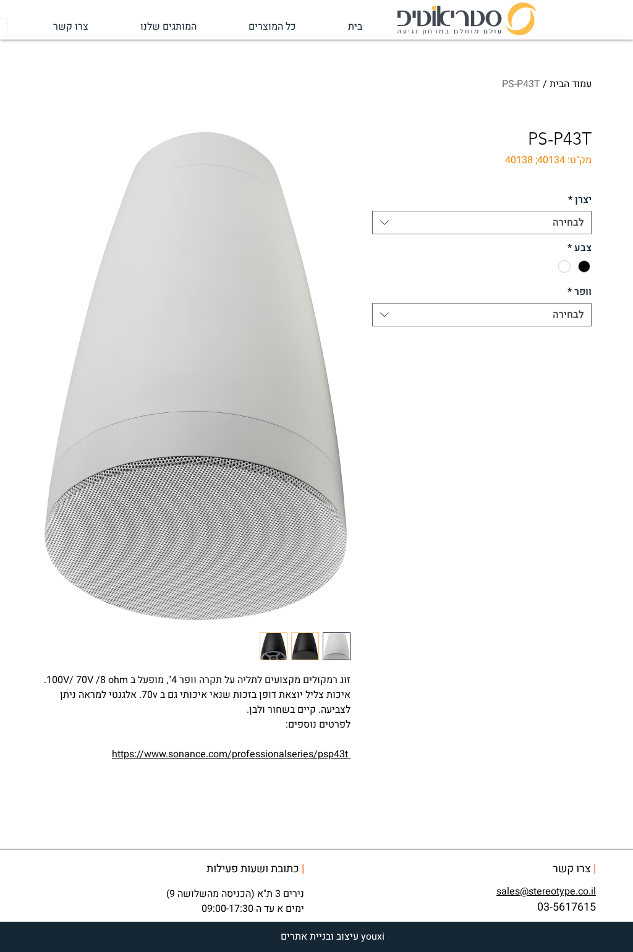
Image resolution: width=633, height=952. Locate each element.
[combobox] (482, 222)
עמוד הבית (571, 84)
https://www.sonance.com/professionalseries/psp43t (230, 754)
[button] (152, 27)
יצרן (580, 199)
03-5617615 (566, 907)
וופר (579, 292)
